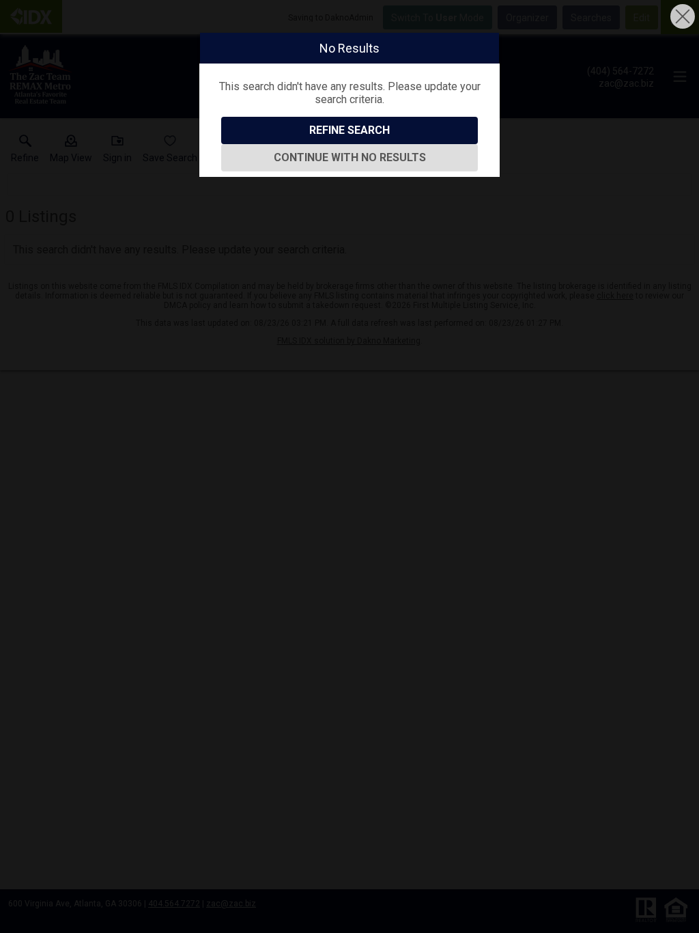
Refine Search (349, 130)
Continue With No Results (350, 157)
